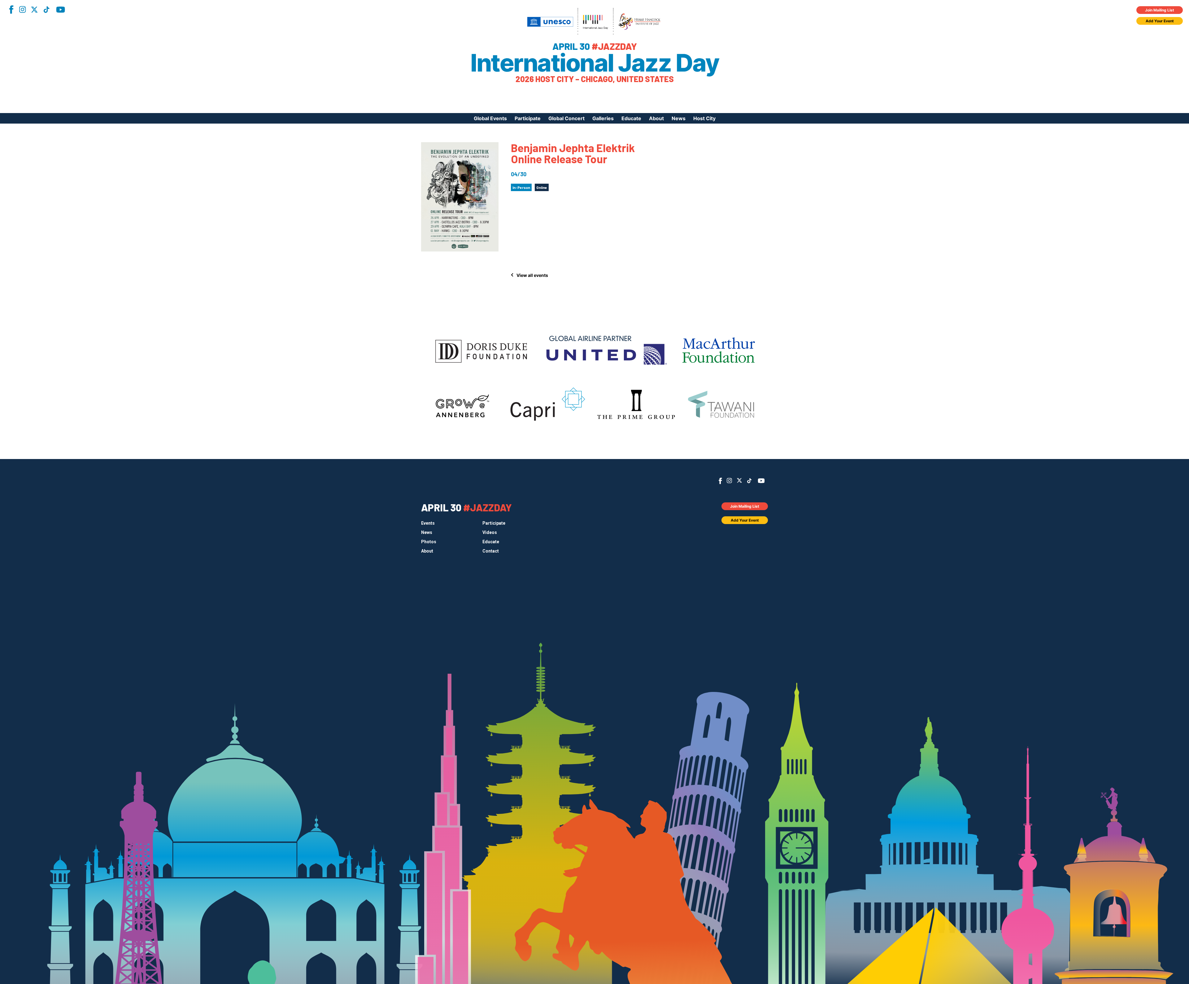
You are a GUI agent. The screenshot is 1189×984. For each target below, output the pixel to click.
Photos (428, 541)
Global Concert (566, 118)
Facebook (11, 9)
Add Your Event (1160, 21)
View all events (532, 275)
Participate (528, 118)
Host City (704, 118)
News (679, 118)
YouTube (60, 10)
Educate (631, 118)
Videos (489, 532)
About (656, 118)
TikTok (46, 10)
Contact (490, 551)
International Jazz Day (594, 63)
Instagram (22, 9)
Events (428, 523)
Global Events (490, 118)
